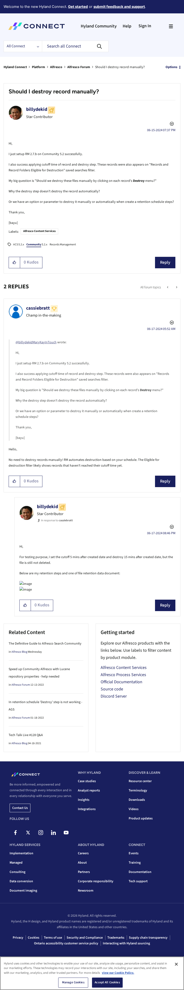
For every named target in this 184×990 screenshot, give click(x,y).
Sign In (144, 26)
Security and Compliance (85, 937)
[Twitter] (28, 832)
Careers (83, 853)
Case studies (87, 781)
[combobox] (75, 46)
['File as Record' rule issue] (168, 287)
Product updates (141, 818)
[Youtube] (66, 832)
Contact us (20, 808)
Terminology (138, 790)
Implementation (21, 853)
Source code (112, 689)
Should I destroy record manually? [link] (120, 67)
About (82, 862)
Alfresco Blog (19, 652)
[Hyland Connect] (36, 26)
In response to (57, 520)
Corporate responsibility (95, 881)
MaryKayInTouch (45, 342)
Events (133, 853)
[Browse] (170, 26)
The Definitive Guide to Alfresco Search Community (45, 643)
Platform (38, 67)
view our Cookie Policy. (118, 973)
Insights (83, 799)
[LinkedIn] (53, 832)
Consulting (17, 872)
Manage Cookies (73, 982)
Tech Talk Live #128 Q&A (26, 735)
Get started (78, 6)
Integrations (87, 809)
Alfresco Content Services (39, 231)
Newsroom (85, 890)
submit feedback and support (119, 6)
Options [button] (171, 67)
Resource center (140, 781)
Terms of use (53, 937)
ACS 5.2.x (18, 244)
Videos (133, 809)
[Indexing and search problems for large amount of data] (176, 287)
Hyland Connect (15, 67)
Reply (165, 262)
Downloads (137, 799)
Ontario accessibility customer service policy (66, 943)
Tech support (138, 881)
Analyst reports (89, 790)
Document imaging (23, 890)
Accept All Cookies (107, 982)
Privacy (18, 937)
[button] (14, 262)
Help (127, 26)
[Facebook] (15, 832)
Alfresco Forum (78, 67)
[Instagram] (40, 832)
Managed (16, 862)
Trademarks (115, 937)
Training (135, 862)
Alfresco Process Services (123, 675)
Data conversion (21, 881)
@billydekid (24, 342)
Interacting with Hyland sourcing (126, 943)
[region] (92, 973)
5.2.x (36, 244)
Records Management (63, 244)
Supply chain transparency (148, 937)
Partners (84, 872)
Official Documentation (121, 682)
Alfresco (56, 67)
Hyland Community (99, 26)
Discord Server (114, 696)
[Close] (176, 964)
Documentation (140, 872)
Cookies (33, 937)
